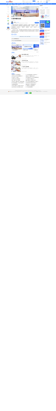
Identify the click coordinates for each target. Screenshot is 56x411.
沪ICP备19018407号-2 (19, 91)
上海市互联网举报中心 (39, 91)
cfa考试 (12, 34)
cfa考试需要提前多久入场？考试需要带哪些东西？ (32, 77)
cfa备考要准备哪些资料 (15, 84)
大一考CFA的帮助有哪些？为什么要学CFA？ (31, 74)
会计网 (30, 91)
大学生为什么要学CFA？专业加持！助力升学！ (18, 85)
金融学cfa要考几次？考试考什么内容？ (31, 80)
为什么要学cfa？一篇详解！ (15, 77)
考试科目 (15, 34)
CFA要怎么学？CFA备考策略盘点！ (16, 74)
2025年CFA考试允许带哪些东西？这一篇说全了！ (32, 81)
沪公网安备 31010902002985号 (12, 91)
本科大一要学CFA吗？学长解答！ (16, 80)
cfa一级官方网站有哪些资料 (16, 40)
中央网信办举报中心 (45, 91)
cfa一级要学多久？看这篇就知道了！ (30, 85)
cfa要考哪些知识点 (15, 38)
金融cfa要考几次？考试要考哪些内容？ (31, 84)
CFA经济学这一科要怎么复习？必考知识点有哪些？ (18, 81)
